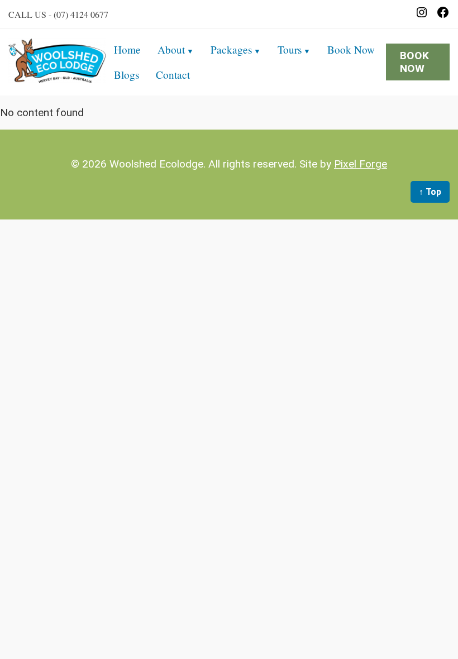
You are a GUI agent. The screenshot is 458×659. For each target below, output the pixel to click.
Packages (231, 49)
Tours (290, 49)
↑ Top (430, 192)
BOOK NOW (414, 62)
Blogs (126, 75)
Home (127, 49)
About (171, 49)
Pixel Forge (360, 163)
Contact (173, 75)
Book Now (351, 49)
